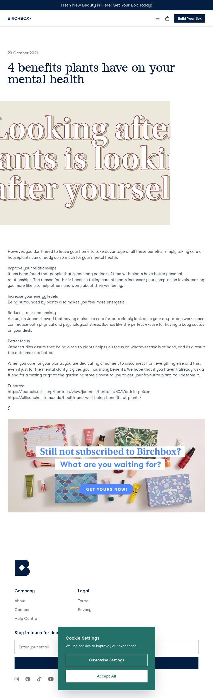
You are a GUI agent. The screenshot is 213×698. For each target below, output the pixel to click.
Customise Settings (106, 660)
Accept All (106, 676)
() (9, 408)
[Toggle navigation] (158, 18)
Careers (22, 609)
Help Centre (26, 618)
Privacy (84, 609)
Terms (83, 601)
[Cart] (167, 18)
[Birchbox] (22, 568)
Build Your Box (190, 18)
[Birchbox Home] (19, 18)
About (20, 601)
